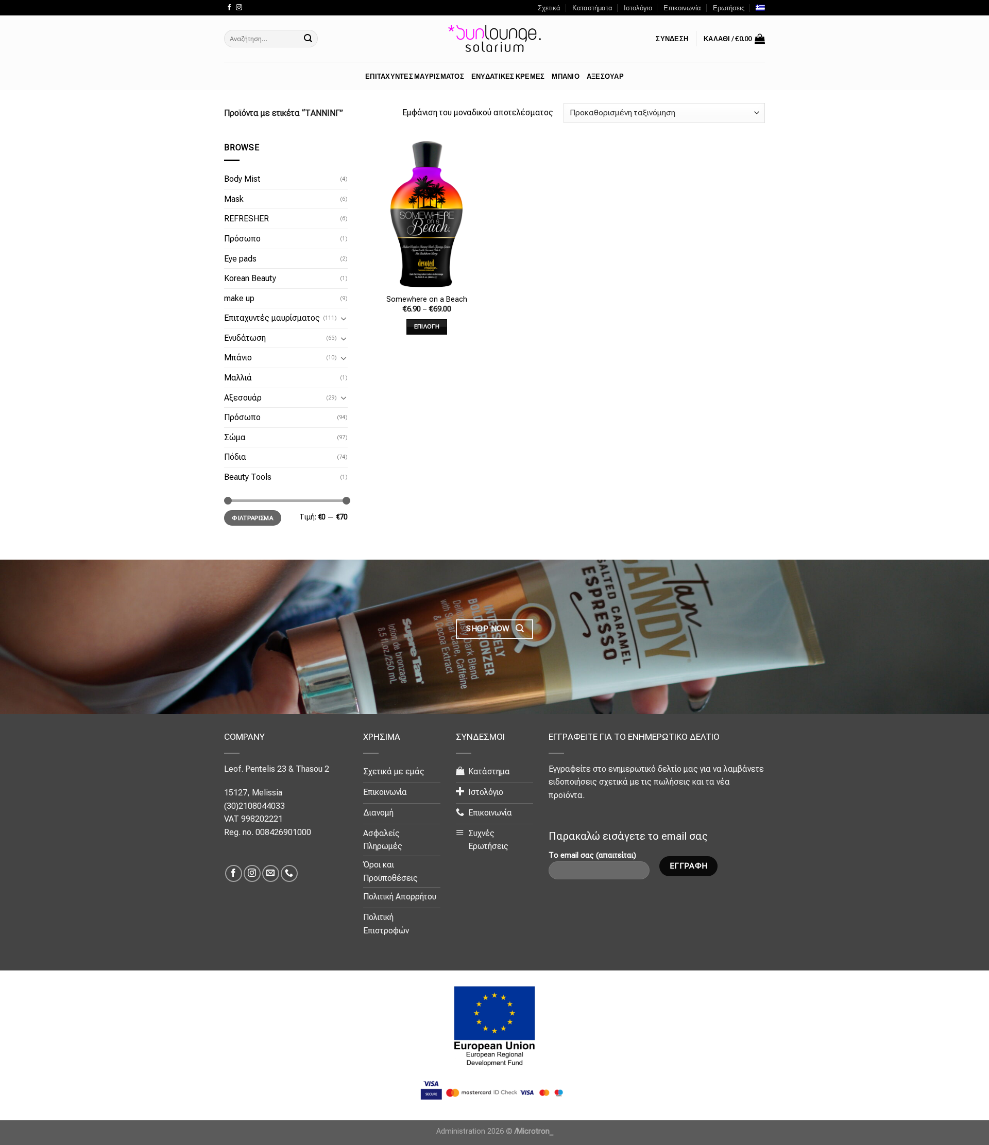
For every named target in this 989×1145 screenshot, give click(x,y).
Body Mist (242, 179)
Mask (234, 199)
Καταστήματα (592, 8)
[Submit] (308, 38)
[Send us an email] (270, 873)
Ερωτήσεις (728, 8)
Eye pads (240, 258)
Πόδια (235, 457)
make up (239, 298)
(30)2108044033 (254, 806)
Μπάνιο (238, 357)
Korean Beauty (250, 278)
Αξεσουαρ (605, 76)
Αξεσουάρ (243, 398)
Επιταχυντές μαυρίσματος (272, 318)
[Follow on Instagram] (239, 7)
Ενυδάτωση (245, 338)
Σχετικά (549, 8)
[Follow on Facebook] (229, 7)
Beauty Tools (247, 477)
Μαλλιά (238, 378)
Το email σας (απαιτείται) (592, 855)
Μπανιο (565, 76)
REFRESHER (246, 218)
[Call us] (289, 873)
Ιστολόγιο (638, 8)
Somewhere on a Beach (426, 299)
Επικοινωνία (682, 8)
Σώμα (235, 437)
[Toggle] (343, 318)
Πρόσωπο (242, 239)
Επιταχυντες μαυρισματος (414, 76)
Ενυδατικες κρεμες (507, 76)
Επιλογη (426, 326)
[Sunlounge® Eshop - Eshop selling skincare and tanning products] (494, 38)
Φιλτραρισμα (252, 518)
